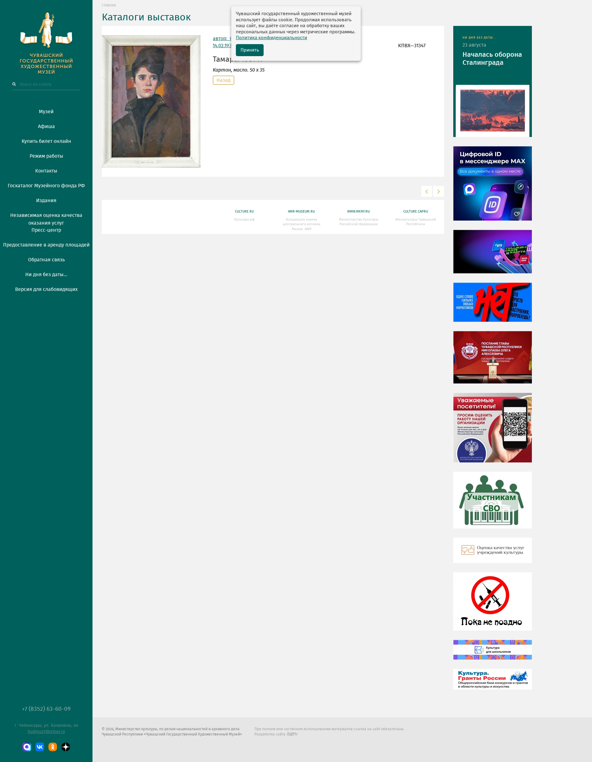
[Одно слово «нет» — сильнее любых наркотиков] (492, 306)
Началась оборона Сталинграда (492, 58)
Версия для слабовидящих (46, 289)
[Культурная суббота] (492, 654)
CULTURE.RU (244, 211)
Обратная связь (46, 259)
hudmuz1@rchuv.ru (46, 732)
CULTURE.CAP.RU (415, 211)
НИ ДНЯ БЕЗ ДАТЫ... (479, 37)
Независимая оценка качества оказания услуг (46, 218)
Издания (46, 200)
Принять (249, 50)
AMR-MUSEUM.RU (301, 211)
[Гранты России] (492, 683)
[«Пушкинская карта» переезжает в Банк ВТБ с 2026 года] (492, 256)
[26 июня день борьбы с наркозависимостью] (492, 606)
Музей (46, 111)
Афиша (46, 126)
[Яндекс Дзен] (65, 747)
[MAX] (27, 747)
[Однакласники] (52, 747)
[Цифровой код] (492, 188)
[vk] (39, 747)
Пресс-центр (46, 230)
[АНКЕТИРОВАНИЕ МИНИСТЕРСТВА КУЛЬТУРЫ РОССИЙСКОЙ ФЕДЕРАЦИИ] (492, 432)
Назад (223, 80)
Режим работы (46, 156)
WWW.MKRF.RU (358, 211)
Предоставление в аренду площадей (46, 244)
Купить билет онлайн (46, 141)
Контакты (46, 170)
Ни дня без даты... (46, 274)
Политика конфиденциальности (271, 37)
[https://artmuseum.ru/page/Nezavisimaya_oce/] (492, 555)
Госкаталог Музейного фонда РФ (46, 185)
